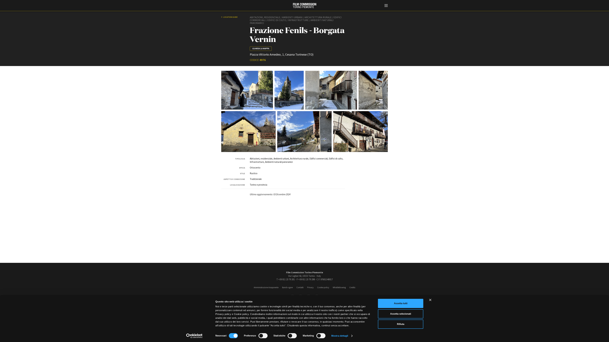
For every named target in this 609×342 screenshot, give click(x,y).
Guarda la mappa (260, 48)
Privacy (310, 287)
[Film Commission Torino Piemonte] (304, 5)
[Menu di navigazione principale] (386, 5)
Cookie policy (323, 287)
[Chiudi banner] (430, 300)
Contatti (300, 287)
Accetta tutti (400, 303)
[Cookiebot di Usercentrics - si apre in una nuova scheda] (194, 335)
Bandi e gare (287, 287)
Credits (352, 287)
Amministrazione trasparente (266, 287)
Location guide (230, 17)
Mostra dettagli (339, 335)
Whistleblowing (339, 287)
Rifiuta (400, 324)
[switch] (263, 335)
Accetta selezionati (400, 313)
